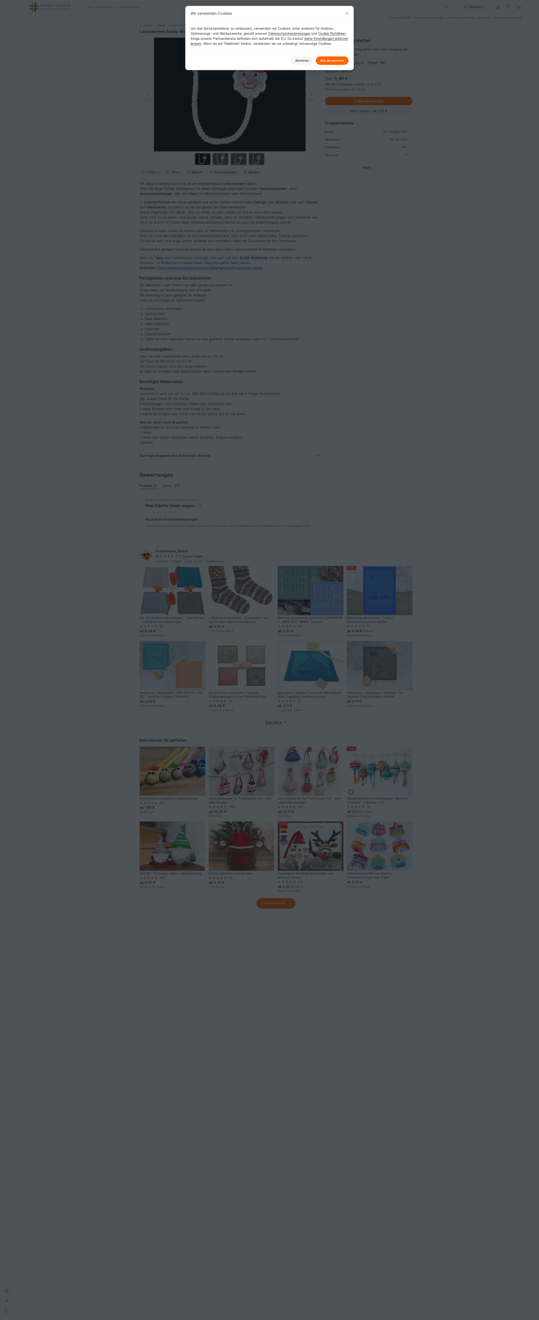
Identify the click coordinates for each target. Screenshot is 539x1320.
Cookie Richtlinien (332, 33)
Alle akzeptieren (332, 60)
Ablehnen (302, 60)
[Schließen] (347, 13)
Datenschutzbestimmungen (289, 33)
